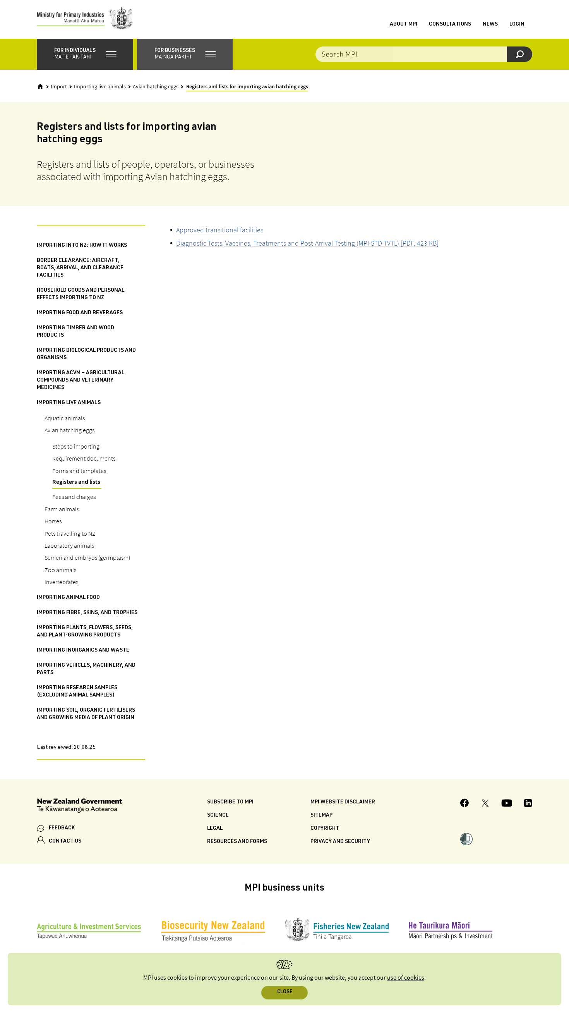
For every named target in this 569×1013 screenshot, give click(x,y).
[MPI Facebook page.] (464, 804)
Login (516, 24)
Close (284, 992)
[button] (85, 54)
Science (218, 815)
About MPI (403, 24)
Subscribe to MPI (230, 802)
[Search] (519, 54)
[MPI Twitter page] (485, 804)
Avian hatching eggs (155, 86)
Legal (215, 828)
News (490, 24)
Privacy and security (340, 841)
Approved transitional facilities (219, 229)
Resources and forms (237, 841)
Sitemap (321, 815)
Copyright (324, 828)
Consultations (450, 24)
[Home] (40, 86)
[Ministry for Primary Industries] (85, 19)
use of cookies (405, 978)
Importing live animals (100, 86)
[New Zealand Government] (79, 806)
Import (59, 86)
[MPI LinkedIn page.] (528, 804)
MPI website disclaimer (342, 802)
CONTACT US (65, 841)
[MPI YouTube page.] (506, 804)
